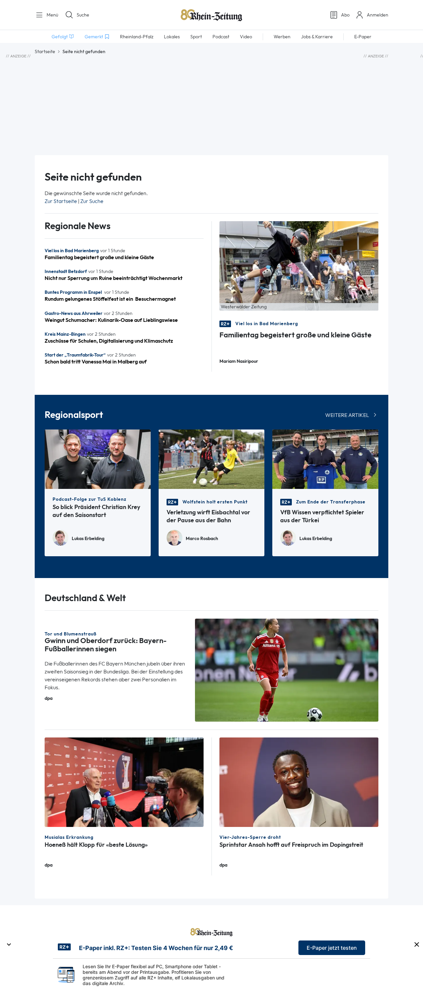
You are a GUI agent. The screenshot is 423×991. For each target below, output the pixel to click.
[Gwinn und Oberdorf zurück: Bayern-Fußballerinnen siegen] (287, 669)
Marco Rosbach (202, 538)
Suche (83, 15)
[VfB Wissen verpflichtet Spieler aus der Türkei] (325, 458)
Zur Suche (91, 201)
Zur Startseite (61, 201)
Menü (52, 15)
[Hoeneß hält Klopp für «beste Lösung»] (124, 781)
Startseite (45, 51)
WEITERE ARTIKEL (347, 415)
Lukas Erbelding (88, 538)
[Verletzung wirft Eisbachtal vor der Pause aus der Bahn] (212, 458)
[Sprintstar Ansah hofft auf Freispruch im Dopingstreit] (298, 781)
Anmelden (377, 15)
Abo (345, 15)
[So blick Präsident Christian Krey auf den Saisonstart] (98, 458)
